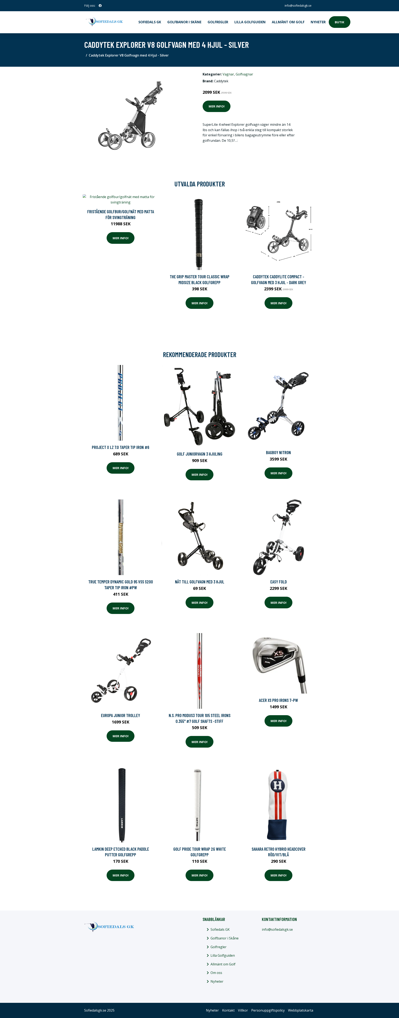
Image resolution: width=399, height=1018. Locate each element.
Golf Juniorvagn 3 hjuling (199, 453)
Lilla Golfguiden (250, 22)
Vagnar (228, 74)
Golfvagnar (244, 74)
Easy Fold (278, 581)
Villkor (243, 1010)
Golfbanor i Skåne (184, 22)
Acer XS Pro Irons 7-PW (278, 700)
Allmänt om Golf (288, 22)
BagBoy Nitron (278, 452)
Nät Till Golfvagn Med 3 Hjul (199, 581)
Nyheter (318, 22)
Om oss (216, 972)
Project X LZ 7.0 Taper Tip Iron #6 (120, 447)
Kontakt (228, 1010)
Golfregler (218, 22)
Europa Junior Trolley (120, 715)
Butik (339, 22)
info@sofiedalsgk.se (298, 5)
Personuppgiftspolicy (268, 1010)
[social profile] (100, 6)
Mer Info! (216, 106)
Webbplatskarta (300, 1010)
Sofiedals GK (149, 22)
